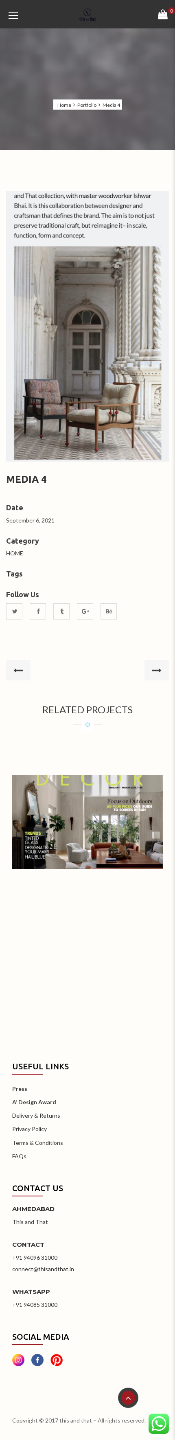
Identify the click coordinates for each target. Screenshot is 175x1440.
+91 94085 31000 (34, 1304)
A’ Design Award (34, 1102)
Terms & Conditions (37, 1142)
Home (64, 105)
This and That (30, 1221)
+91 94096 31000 (34, 1257)
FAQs (19, 1156)
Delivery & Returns (36, 1115)
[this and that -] (87, 14)
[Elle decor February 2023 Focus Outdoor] (88, 810)
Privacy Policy (29, 1128)
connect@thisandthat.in (43, 1268)
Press (19, 1088)
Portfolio (86, 105)
